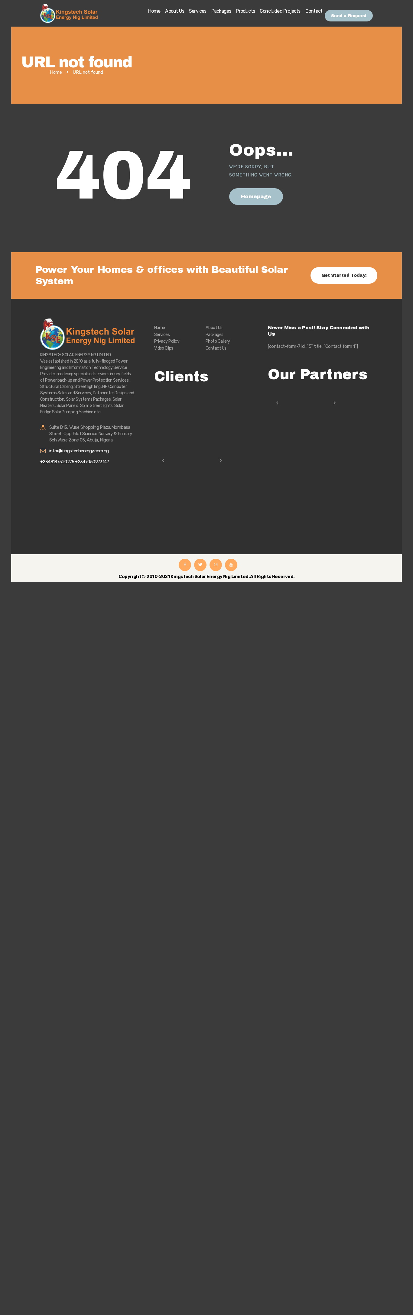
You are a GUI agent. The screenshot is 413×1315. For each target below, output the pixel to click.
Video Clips (163, 348)
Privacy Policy (166, 341)
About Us (214, 327)
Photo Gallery (218, 341)
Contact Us (216, 348)
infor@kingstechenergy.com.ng (79, 451)
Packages (214, 334)
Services (162, 334)
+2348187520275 (57, 461)
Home (56, 72)
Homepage (256, 196)
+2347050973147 (92, 461)
